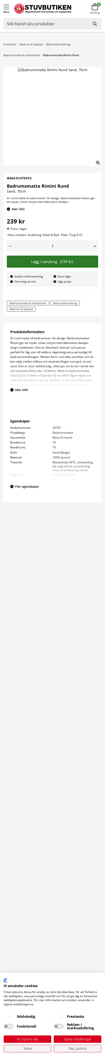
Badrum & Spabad (31, 44)
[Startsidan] (42, 9)
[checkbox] (8, 1016)
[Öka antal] (94, 246)
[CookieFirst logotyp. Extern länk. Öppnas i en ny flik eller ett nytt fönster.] (5, 980)
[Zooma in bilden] (96, 161)
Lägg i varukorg (52, 261)
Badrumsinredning (58, 44)
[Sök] (95, 23)
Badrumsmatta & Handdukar (21, 55)
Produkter (10, 44)
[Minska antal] (10, 246)
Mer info (18, 209)
